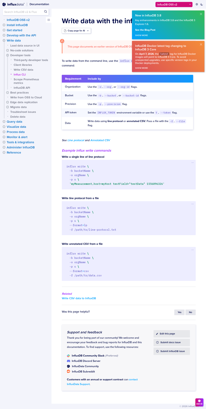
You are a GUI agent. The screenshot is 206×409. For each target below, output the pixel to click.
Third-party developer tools (31, 60)
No (190, 312)
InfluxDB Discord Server (86, 361)
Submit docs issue (170, 342)
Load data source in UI (24, 45)
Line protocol (75, 140)
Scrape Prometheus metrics (26, 81)
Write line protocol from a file (80, 198)
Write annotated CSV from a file (82, 244)
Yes (179, 312)
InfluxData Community (85, 366)
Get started (14, 30)
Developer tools (20, 55)
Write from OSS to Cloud (26, 97)
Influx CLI (20, 74)
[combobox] (26, 12)
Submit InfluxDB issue (172, 351)
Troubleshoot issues (23, 112)
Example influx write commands (86, 150)
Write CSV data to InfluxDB (79, 298)
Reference (14, 153)
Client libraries (23, 65)
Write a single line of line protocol (83, 157)
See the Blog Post (145, 30)
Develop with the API (21, 35)
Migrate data (18, 107)
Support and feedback (84, 332)
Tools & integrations (20, 142)
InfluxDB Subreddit (83, 371)
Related (67, 294)
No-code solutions (21, 50)
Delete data (17, 116)
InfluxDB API (22, 87)
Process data (16, 132)
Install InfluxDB (17, 25)
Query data (14, 122)
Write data (14, 40)
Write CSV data (23, 69)
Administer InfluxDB (21, 147)
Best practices (19, 92)
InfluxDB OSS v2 (18, 20)
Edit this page (167, 333)
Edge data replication (23, 102)
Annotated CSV (100, 140)
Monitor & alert (17, 137)
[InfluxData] (13, 4)
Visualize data (16, 127)
